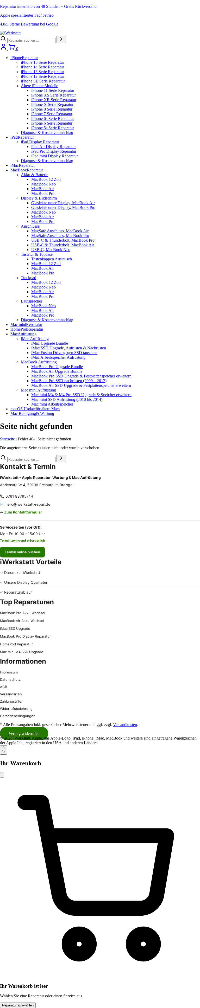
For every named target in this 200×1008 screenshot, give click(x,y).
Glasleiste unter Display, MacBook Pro (63, 207)
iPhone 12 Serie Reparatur (42, 76)
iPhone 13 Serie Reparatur (42, 71)
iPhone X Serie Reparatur (52, 104)
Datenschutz (10, 679)
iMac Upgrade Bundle (49, 343)
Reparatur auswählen (18, 1005)
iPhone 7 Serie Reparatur (51, 114)
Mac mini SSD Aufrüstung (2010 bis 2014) (66, 399)
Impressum (9, 672)
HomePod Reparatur (16, 644)
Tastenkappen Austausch (51, 259)
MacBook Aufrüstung (39, 362)
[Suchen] (61, 39)
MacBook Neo (43, 184)
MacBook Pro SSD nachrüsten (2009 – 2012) (69, 380)
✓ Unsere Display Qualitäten (24, 582)
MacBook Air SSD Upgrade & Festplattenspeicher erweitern (81, 385)
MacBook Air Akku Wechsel (22, 621)
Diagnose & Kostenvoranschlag (47, 132)
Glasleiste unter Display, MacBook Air (63, 203)
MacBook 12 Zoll (46, 179)
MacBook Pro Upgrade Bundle (57, 366)
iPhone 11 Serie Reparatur (52, 90)
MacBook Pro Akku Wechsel (22, 613)
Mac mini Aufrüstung (38, 390)
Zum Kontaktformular (23, 512)
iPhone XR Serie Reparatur (53, 100)
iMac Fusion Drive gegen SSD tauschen (64, 352)
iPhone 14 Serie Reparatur (42, 67)
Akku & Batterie (34, 174)
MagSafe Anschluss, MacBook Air (60, 231)
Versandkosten (125, 724)
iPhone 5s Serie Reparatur (52, 128)
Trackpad (28, 277)
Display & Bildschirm (39, 198)
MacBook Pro (42, 193)
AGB (3, 687)
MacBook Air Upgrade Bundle (56, 371)
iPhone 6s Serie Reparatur (52, 118)
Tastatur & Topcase (37, 254)
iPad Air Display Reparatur (53, 146)
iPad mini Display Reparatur (54, 156)
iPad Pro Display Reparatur (53, 151)
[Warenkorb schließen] (2, 775)
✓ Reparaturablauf (16, 592)
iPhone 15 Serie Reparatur (42, 62)
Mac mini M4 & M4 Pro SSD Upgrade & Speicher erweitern (81, 395)
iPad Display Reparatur (40, 142)
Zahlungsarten (11, 701)
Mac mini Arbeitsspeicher (52, 404)
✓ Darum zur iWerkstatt (20, 572)
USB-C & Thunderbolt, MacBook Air (62, 245)
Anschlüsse (30, 226)
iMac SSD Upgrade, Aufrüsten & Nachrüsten (68, 348)
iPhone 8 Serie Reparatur (51, 109)
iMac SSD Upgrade (15, 628)
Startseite (7, 439)
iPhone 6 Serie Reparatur (51, 123)
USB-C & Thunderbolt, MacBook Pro (63, 240)
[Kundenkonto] (4, 49)
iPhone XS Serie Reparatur (53, 95)
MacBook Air (42, 189)
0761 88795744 (19, 496)
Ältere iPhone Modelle (39, 86)
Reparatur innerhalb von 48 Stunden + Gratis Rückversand (48, 6)
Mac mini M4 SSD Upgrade (21, 652)
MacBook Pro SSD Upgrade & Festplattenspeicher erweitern (81, 376)
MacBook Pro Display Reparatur (25, 636)
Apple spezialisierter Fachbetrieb (27, 15)
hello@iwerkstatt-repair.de (27, 504)
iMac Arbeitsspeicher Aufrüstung (58, 357)
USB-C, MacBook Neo (50, 249)
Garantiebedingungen (17, 716)
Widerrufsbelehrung (16, 709)
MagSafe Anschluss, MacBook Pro (60, 235)
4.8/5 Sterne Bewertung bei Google (29, 24)
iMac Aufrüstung (35, 338)
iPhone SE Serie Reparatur (43, 81)
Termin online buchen (22, 552)
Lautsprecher (31, 301)
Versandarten (11, 694)
